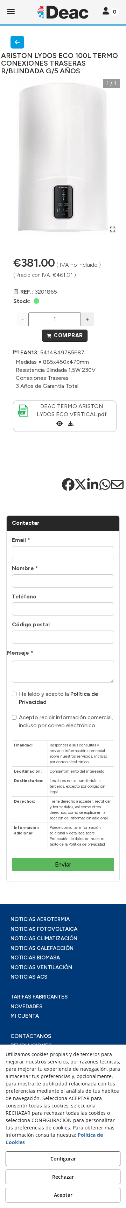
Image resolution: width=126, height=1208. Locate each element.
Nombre (25, 568)
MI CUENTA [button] (24, 1016)
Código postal (31, 624)
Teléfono (24, 596)
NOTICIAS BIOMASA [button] (35, 958)
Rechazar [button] (63, 1176)
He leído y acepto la (58, 698)
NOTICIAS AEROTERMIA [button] (40, 919)
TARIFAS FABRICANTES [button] (39, 997)
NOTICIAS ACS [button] (28, 977)
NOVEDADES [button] (26, 1006)
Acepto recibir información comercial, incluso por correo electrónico (66, 721)
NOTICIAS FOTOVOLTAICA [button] (43, 929)
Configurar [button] (63, 1158)
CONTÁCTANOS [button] (30, 1036)
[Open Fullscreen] (113, 229)
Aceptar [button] (63, 1195)
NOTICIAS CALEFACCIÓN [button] (42, 948)
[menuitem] (62, 919)
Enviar (63, 864)
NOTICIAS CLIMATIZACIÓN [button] (43, 938)
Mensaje (20, 652)
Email (21, 540)
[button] (62, 12)
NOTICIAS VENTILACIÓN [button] (41, 967)
